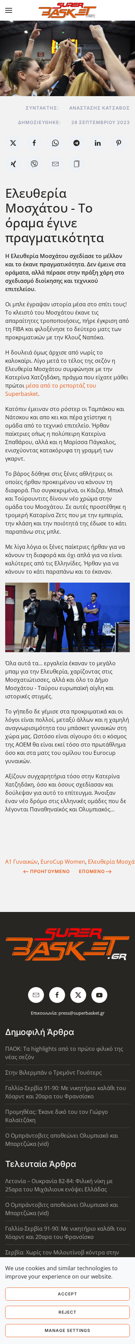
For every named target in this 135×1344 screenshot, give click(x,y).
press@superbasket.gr (81, 1013)
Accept (67, 1293)
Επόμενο (92, 871)
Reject (67, 1312)
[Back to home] (68, 10)
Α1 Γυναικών (21, 861)
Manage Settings (67, 1330)
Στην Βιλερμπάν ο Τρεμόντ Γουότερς (53, 1072)
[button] (8, 10)
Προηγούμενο (50, 871)
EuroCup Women (62, 861)
